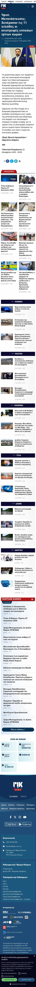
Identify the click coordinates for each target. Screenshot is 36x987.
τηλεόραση (19, 1)
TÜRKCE (23, 797)
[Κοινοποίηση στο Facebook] (7, 161)
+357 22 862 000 (11, 842)
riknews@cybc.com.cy (13, 846)
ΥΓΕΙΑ (19, 455)
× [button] (34, 956)
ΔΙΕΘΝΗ (19, 504)
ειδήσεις (11, 1)
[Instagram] (20, 817)
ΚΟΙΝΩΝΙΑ (19, 302)
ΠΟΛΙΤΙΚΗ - (6, 613)
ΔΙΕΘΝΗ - (5, 670)
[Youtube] (24, 817)
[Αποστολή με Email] (16, 161)
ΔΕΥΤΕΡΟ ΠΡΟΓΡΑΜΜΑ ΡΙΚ (13, 894)
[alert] (18, 970)
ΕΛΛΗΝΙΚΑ (14, 797)
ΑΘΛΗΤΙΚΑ (19, 550)
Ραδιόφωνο (30, 805)
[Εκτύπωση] (19, 161)
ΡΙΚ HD (5, 886)
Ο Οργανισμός (8, 869)
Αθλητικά (4, 808)
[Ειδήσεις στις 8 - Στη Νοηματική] (26, 746)
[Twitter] (15, 817)
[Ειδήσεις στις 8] (9, 746)
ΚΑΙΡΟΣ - (5, 632)
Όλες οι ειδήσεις (17, 729)
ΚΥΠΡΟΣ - (5, 623)
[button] (2, 973)
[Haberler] (26, 757)
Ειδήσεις (11, 805)
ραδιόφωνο (28, 1)
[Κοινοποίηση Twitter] (11, 161)
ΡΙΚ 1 (5, 881)
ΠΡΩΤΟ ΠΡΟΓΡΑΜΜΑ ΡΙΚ (12, 892)
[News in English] (9, 767)
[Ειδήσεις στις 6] (9, 757)
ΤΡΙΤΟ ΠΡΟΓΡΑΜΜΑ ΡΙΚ (11, 897)
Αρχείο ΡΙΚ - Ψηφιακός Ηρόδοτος (14, 871)
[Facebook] (11, 817)
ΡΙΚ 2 (5, 884)
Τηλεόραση (21, 805)
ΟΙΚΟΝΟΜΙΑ (18, 405)
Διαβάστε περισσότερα (7, 970)
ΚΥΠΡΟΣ (31, 46)
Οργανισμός (30, 808)
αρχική (3, 1)
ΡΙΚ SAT (6, 889)
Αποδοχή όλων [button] (9, 979)
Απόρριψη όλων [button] (26, 979)
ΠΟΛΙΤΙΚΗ (18, 354)
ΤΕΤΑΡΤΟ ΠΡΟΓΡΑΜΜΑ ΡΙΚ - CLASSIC (16, 899)
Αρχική (3, 805)
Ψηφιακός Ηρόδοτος (17, 808)
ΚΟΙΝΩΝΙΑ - (6, 642)
